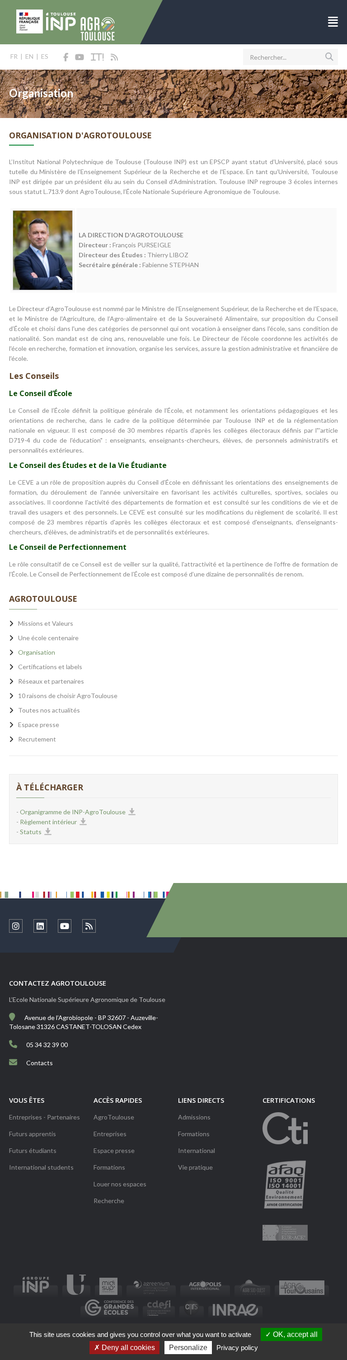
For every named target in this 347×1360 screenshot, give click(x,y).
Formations (109, 1167)
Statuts (31, 832)
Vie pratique (195, 1167)
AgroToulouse (114, 1117)
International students (41, 1167)
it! (97, 57)
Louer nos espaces (120, 1184)
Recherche (109, 1200)
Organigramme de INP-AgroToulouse (73, 812)
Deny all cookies (127, 1347)
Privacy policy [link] (237, 1347)
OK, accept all (294, 1334)
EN (29, 56)
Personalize (188, 1347)
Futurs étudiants (32, 1150)
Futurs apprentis (32, 1134)
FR (14, 56)
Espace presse (114, 1150)
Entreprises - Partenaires (44, 1117)
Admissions (194, 1117)
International (196, 1150)
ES (44, 56)
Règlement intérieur (48, 822)
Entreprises (110, 1134)
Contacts (39, 1063)
